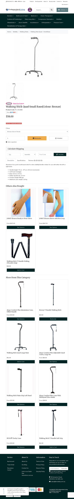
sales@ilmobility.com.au (58, 481)
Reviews (31, 160)
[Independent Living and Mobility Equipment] (15, 10)
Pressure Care (58, 22)
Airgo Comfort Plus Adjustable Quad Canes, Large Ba (52, 353)
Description (10, 160)
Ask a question (12, 142)
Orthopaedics (46, 22)
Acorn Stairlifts (23, 22)
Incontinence (34, 22)
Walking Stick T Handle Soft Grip (51, 438)
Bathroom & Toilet (21, 16)
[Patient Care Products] (15, 103)
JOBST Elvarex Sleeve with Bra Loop (52, 218)
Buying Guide (52, 1)
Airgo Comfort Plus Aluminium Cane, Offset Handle (20, 311)
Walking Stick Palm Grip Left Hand (19, 395)
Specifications (21, 160)
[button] (58, 138)
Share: (8, 112)
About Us (45, 1)
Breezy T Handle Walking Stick (50, 310)
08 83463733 (10, 1)
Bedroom (34, 16)
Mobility (58, 19)
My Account (64, 4)
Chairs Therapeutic (46, 16)
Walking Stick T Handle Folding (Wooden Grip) (18, 262)
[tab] (11, 160)
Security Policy (40, 471)
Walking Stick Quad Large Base (18, 353)
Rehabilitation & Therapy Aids (16, 26)
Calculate (61, 154)
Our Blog (24, 465)
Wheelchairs (11, 22)
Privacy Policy (40, 465)
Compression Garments (45, 19)
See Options (20, 227)
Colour (8, 128)
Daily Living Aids (29, 19)
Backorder (37, 138)
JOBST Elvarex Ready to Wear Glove (19, 218)
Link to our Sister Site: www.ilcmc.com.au (27, 473)
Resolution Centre (10, 469)
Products (32, 1)
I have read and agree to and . (57, 472)
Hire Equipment (38, 1)
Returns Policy (40, 468)
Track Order (10, 465)
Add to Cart (20, 270)
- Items (63, 10)
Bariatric (9, 16)
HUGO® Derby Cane (14, 438)
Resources (65, 1)
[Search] (52, 10)
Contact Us (59, 1)
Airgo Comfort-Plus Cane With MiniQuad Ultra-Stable (50, 396)
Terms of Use (40, 461)
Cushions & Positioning (14, 19)
